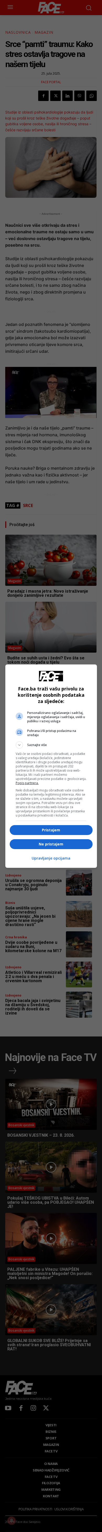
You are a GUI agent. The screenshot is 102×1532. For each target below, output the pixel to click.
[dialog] (51, 766)
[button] (51, 745)
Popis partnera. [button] (27, 783)
